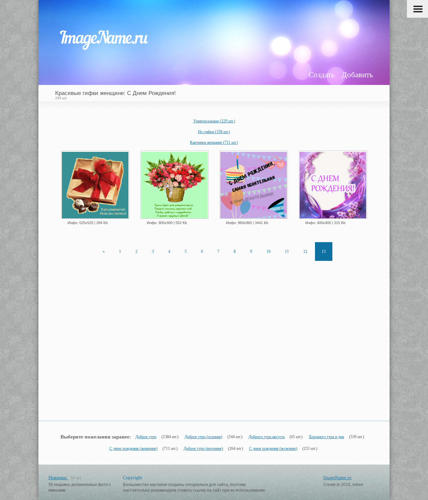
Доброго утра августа (266, 436)
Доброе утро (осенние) (203, 436)
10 (268, 251)
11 (287, 251)
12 (305, 251)
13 (324, 251)
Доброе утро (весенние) (203, 448)
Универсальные (214, 121)
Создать (321, 75)
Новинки (58, 477)
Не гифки (214, 131)
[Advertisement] (214, 355)
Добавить (357, 75)
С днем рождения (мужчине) (273, 448)
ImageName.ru (337, 477)
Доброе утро (145, 436)
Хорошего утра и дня (326, 436)
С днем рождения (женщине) (133, 448)
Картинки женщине (214, 142)
